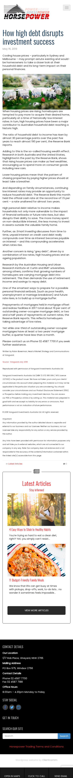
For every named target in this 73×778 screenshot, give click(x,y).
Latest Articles (15, 463)
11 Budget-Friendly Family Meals (26, 579)
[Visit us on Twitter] (12, 707)
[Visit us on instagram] (18, 707)
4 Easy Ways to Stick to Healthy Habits (30, 529)
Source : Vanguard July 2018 (15, 362)
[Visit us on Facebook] (5, 707)
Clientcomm (49, 760)
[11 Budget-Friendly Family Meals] (36, 560)
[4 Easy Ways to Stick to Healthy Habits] (36, 509)
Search (64, 736)
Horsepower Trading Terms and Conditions (37, 746)
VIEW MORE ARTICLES (37, 610)
